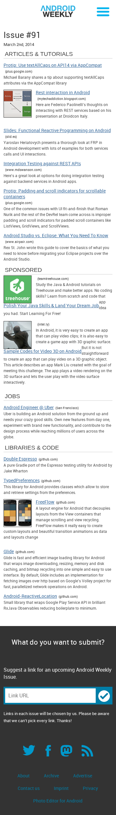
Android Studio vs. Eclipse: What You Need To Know (56, 235)
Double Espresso (20, 459)
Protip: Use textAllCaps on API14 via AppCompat (53, 65)
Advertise (82, 776)
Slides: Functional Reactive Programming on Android (57, 130)
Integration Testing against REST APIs (42, 163)
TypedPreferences (22, 480)
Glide (9, 551)
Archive (51, 776)
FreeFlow (45, 502)
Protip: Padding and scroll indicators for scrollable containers (55, 194)
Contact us (29, 788)
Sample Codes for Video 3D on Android (43, 351)
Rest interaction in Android (63, 92)
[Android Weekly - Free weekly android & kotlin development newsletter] (58, 11)
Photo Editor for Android (57, 801)
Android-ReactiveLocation (30, 596)
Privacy (90, 788)
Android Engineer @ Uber (29, 407)
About (23, 776)
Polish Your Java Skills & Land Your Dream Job (51, 306)
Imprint (61, 788)
